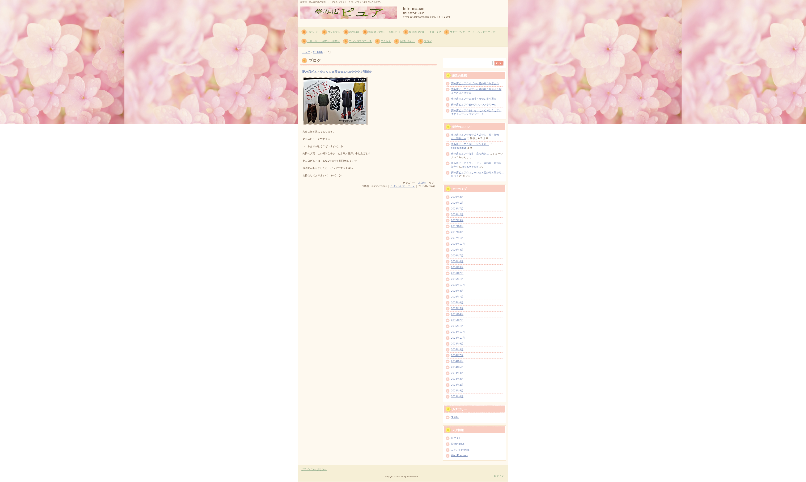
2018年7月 (457, 208)
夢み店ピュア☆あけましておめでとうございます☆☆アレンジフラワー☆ (476, 112)
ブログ (428, 41)
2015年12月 (458, 284)
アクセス (386, 41)
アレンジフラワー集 (360, 41)
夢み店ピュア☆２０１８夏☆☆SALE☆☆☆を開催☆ (337, 71)
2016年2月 (457, 273)
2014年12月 (458, 331)
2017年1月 (457, 237)
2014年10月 (458, 337)
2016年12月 (458, 243)
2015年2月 (457, 320)
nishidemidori (459, 147)
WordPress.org (459, 455)
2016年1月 (457, 279)
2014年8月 (457, 349)
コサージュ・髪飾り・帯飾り (323, 41)
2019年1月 (457, 202)
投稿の (457, 443)
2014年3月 (457, 378)
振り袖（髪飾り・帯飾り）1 (384, 32)
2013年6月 (457, 396)
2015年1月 (457, 326)
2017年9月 (457, 220)
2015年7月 (457, 296)
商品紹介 (354, 32)
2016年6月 (457, 261)
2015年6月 (457, 302)
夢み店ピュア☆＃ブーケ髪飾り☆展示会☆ (475, 83)
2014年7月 (457, 355)
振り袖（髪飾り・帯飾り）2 (425, 32)
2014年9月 (457, 343)
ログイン (456, 438)
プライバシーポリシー (314, 469)
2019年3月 (457, 196)
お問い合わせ (407, 41)
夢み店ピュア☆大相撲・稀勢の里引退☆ (473, 98)
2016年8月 (457, 249)
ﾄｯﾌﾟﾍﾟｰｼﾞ (313, 32)
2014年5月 (457, 367)
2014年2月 (457, 384)
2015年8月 (457, 290)
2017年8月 (457, 226)
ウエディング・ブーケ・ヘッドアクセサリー (475, 32)
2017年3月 (457, 232)
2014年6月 (457, 361)
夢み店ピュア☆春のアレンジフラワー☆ (473, 104)
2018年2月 (457, 214)
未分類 (422, 182)
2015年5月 (457, 308)
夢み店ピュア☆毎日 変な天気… (470, 144)
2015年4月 (457, 314)
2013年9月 (457, 390)
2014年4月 (457, 373)
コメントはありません (402, 186)
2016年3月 (457, 267)
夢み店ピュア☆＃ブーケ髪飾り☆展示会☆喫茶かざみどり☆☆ (476, 91)
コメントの (460, 449)
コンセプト (334, 32)
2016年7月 (457, 255)
